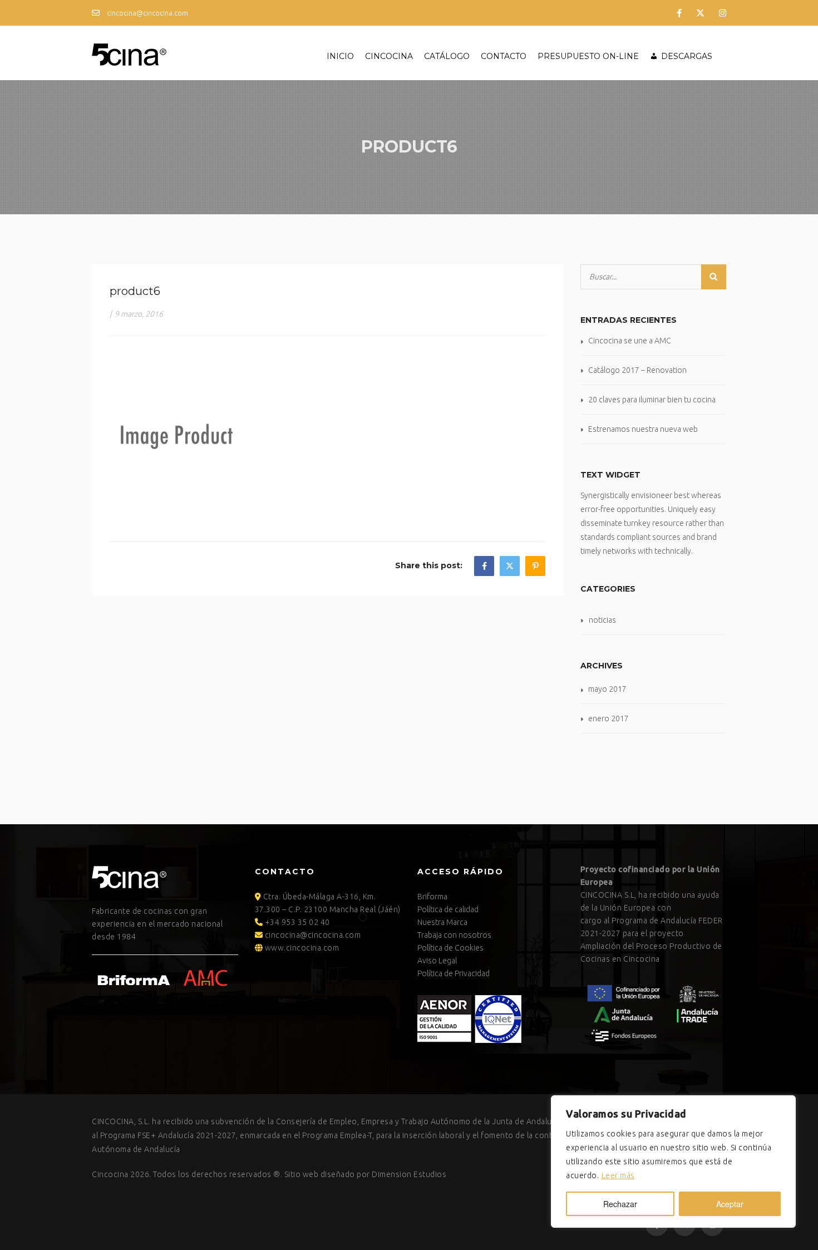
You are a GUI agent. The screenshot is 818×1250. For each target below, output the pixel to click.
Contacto (503, 56)
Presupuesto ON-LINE (588, 56)
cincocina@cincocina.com (146, 13)
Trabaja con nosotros (454, 935)
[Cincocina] (129, 53)
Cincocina (389, 56)
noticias (602, 620)
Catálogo (447, 56)
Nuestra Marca (442, 922)
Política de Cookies (450, 947)
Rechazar (620, 1203)
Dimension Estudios (409, 1174)
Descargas (686, 56)
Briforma (432, 896)
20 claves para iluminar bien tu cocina (652, 399)
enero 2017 (608, 718)
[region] (673, 1161)
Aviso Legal (437, 960)
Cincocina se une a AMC (629, 340)
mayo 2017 (607, 689)
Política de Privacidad (453, 973)
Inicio (340, 56)
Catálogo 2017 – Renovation (637, 370)
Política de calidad (448, 909)
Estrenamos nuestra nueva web (643, 429)
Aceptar (729, 1203)
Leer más (618, 1175)
